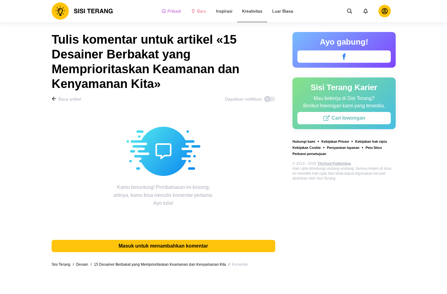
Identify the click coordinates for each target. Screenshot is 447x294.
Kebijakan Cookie (306, 147)
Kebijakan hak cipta (371, 141)
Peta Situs (374, 147)
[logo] (82, 11)
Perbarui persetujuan (309, 154)
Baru (201, 11)
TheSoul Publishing (334, 163)
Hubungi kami (303, 141)
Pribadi (174, 11)
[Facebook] (344, 56)
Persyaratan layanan (343, 147)
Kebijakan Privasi (335, 141)
